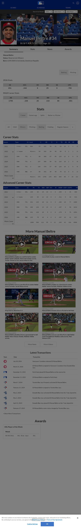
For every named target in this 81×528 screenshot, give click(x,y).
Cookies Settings (32, 524)
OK (47, 524)
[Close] (77, 518)
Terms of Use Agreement (54, 520)
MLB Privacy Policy (38, 520)
